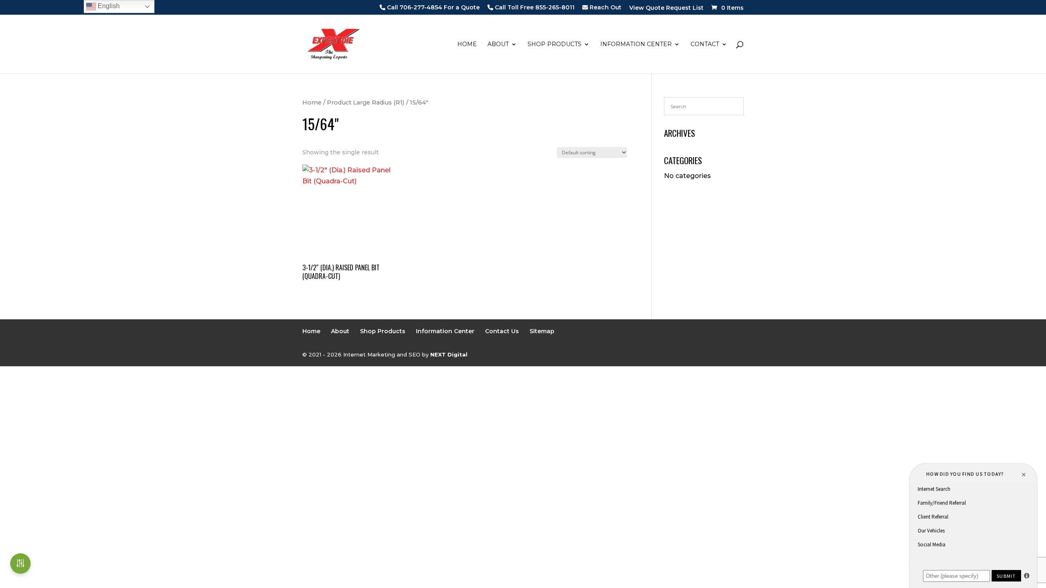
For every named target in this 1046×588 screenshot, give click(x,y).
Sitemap (542, 331)
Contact (705, 44)
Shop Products (554, 44)
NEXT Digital (448, 354)
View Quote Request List (666, 8)
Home (467, 44)
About (498, 44)
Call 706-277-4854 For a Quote (432, 7)
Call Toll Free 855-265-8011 (533, 7)
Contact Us (502, 331)
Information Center (636, 44)
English (108, 5)
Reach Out (604, 7)
